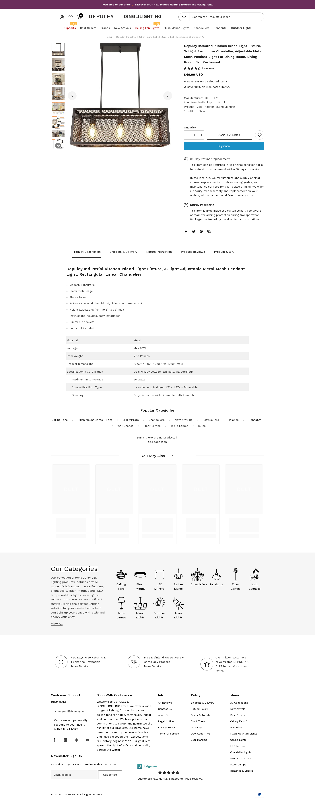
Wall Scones (125, 426)
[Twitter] (194, 231)
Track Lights (178, 615)
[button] (58, 49)
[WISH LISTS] (71, 17)
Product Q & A (224, 251)
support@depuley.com (72, 711)
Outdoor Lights (159, 615)
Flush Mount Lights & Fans (95, 420)
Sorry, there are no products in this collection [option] (157, 440)
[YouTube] (87, 740)
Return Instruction (159, 251)
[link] (71, 527)
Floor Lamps (152, 426)
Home (109, 37)
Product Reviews (193, 251)
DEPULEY (211, 98)
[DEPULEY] (121, 574)
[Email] (209, 231)
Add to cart (229, 134)
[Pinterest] (201, 231)
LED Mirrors (130, 420)
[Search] (221, 17)
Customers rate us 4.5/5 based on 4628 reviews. (170, 778)
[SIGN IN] (62, 17)
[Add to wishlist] (259, 135)
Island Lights (140, 615)
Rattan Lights (178, 586)
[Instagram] (65, 740)
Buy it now (224, 146)
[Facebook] (186, 231)
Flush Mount (140, 586)
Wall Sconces (254, 586)
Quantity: (190, 127)
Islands (234, 420)
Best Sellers (211, 420)
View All (57, 624)
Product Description (86, 251)
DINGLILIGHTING (143, 16)
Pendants (255, 420)
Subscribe (110, 774)
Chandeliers (157, 420)
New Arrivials (183, 420)
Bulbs (202, 426)
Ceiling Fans (60, 420)
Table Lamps (179, 426)
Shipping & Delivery (123, 251)
